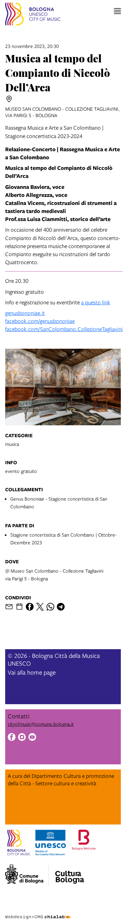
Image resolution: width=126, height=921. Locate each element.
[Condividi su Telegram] (61, 607)
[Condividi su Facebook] (30, 607)
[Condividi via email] (9, 607)
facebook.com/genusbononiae (40, 321)
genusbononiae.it (25, 313)
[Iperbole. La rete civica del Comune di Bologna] (27, 875)
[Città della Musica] (69, 873)
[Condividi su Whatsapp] (50, 607)
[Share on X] (40, 607)
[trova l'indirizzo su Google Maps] (9, 99)
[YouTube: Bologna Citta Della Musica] (32, 737)
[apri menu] (117, 11)
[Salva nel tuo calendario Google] (19, 607)
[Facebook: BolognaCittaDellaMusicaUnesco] (12, 737)
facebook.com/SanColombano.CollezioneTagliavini (64, 329)
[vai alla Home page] (32, 15)
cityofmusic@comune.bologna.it (41, 724)
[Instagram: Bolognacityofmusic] (22, 737)
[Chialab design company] (38, 912)
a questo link (95, 302)
